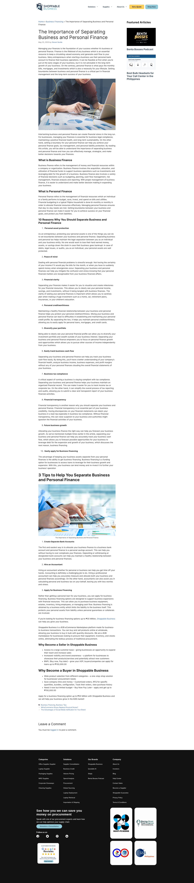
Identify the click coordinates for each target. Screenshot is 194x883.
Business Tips (61, 705)
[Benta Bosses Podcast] (141, 44)
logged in (54, 730)
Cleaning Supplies (45, 788)
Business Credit (68, 769)
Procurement (68, 783)
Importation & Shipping (71, 802)
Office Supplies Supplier (47, 764)
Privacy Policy (117, 797)
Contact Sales (136, 7)
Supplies (106, 7)
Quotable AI (92, 769)
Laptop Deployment (70, 793)
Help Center (117, 778)
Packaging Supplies (46, 774)
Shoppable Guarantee (120, 793)
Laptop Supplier (44, 769)
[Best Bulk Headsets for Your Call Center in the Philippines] (141, 68)
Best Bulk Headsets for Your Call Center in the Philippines (140, 76)
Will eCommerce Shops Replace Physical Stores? (59, 707)
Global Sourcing (69, 788)
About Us (120, 7)
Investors (116, 769)
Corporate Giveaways (46, 783)
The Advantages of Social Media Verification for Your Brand (63, 710)
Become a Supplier (119, 788)
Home (41, 22)
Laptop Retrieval (69, 797)
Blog (114, 774)
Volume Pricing (68, 774)
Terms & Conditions (120, 802)
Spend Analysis (68, 778)
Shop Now (152, 7)
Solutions (91, 7)
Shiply (90, 774)
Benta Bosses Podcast (140, 49)
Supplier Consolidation (71, 764)
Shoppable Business (106, 619)
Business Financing (54, 22)
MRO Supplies (44, 778)
